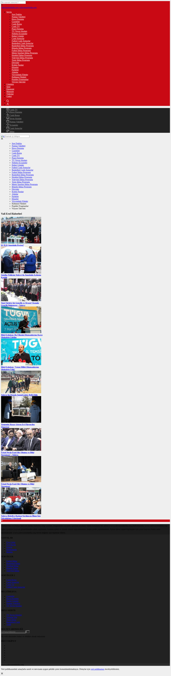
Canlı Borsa (17, 24)
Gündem (10, 84)
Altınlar (15, 72)
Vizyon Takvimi (18, 82)
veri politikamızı (97, 669)
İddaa (11, 131)
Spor (8, 87)
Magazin (10, 91)
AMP (8, 624)
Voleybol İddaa (12, 571)
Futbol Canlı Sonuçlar (21, 41)
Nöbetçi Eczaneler (19, 34)
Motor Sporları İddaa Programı (25, 53)
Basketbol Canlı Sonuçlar (22, 43)
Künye (9, 547)
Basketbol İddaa (13, 563)
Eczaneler (13, 125)
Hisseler (15, 67)
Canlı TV (16, 26)
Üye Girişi (10, 542)
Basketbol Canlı (13, 622)
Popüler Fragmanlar (20, 79)
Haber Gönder (18, 36)
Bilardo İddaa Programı (22, 48)
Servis (9, 12)
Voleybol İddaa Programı (22, 58)
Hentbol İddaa (12, 566)
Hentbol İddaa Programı (22, 55)
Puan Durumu (18, 29)
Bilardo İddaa (12, 568)
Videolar (10, 94)
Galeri (9, 96)
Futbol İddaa (11, 561)
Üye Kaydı (11, 545)
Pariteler (15, 70)
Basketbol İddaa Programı (23, 46)
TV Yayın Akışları (19, 31)
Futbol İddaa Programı (21, 50)
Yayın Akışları (15, 118)
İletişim (9, 552)
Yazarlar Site (11, 617)
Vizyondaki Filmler (20, 74)
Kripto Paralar (18, 65)
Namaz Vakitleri (18, 17)
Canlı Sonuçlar (18, 38)
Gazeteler (16, 21)
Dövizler (15, 62)
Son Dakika (17, 14)
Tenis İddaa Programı (21, 60)
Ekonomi (10, 89)
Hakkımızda (11, 549)
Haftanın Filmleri (19, 77)
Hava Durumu (18, 19)
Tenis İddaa (11, 620)
